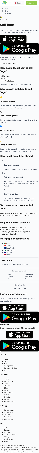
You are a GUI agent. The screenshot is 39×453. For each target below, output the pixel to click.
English (2, 447)
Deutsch (24, 447)
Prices (6, 11)
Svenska (29, 450)
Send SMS (7, 417)
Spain (10, 274)
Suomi (36, 450)
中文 (29, 447)
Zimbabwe (7, 397)
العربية (34, 447)
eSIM (5, 363)
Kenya (6, 383)
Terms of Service (10, 434)
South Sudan (8, 392)
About (6, 441)
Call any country (10, 410)
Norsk (23, 450)
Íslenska (3, 452)
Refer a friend (9, 419)
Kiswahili (30, 452)
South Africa (8, 381)
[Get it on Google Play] (19, 49)
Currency (3, 80)
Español (16, 447)
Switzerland (28, 276)
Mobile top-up (9, 412)
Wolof (17, 452)
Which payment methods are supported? (16, 232)
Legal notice (8, 439)
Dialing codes (9, 366)
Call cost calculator (11, 368)
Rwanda (6, 395)
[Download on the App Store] (19, 39)
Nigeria (6, 379)
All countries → (9, 401)
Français (9, 447)
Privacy (6, 437)
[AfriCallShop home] (4, 3)
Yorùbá (22, 452)
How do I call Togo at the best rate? (15, 227)
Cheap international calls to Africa (16, 264)
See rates (7, 415)
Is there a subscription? (10, 234)
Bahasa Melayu (14, 450)
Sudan (6, 390)
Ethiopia (7, 386)
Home (6, 9)
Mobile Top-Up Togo (19, 288)
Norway (10, 279)
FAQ (5, 428)
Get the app (31, 3)
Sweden (10, 276)
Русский (10, 452)
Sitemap (7, 432)
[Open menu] (10, 3)
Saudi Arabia (29, 279)
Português (3, 450)
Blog (5, 370)
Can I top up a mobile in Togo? (13, 229)
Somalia (6, 399)
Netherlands (29, 274)
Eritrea (6, 388)
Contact (7, 430)
